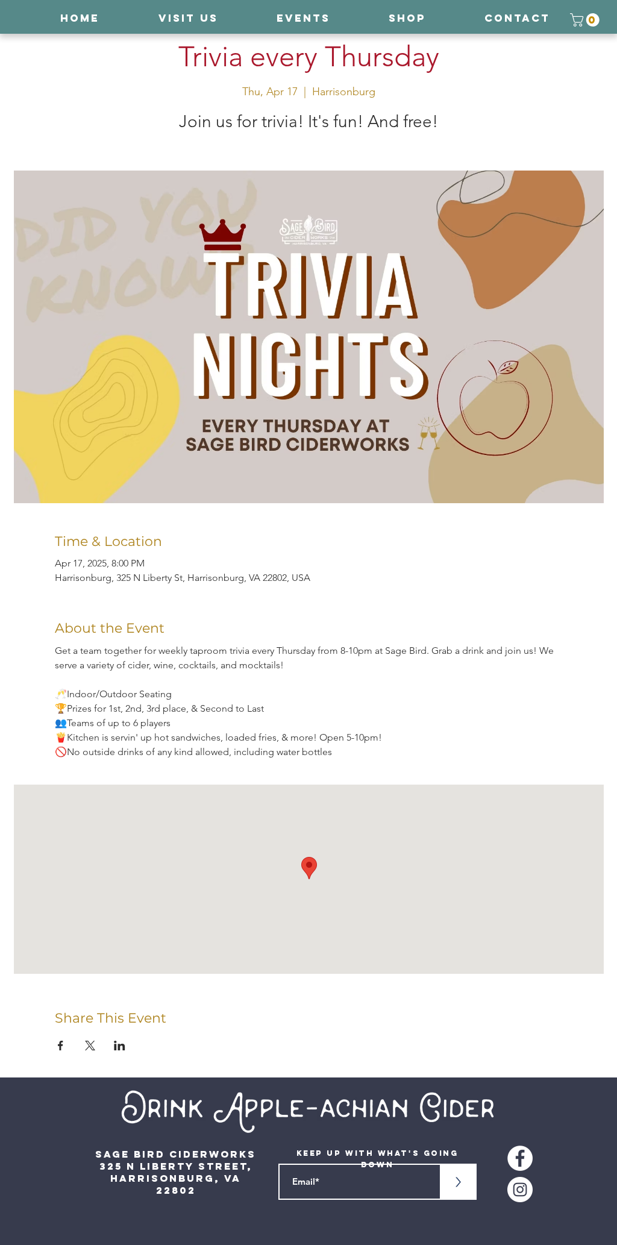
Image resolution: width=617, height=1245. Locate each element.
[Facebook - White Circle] (520, 1158)
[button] (586, 20)
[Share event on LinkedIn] (119, 1045)
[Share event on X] (90, 1045)
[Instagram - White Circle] (520, 1189)
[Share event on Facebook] (60, 1045)
